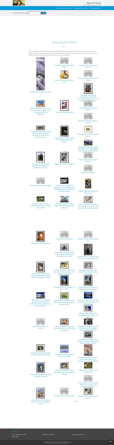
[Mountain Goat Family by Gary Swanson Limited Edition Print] (88, 103)
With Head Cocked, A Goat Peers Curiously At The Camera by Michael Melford (64, 372)
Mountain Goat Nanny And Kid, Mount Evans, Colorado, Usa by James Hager (88, 272)
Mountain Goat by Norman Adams (64, 396)
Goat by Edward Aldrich (88, 172)
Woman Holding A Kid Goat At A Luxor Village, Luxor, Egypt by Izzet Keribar (88, 315)
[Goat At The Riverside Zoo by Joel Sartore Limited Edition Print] (88, 391)
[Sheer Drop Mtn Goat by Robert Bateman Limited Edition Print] (88, 155)
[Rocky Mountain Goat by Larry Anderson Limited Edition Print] (88, 60)
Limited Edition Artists (95, 8)
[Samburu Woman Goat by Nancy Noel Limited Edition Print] (64, 74)
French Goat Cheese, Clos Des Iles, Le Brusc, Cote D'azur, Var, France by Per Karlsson (64, 328)
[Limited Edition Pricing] (19, 2)
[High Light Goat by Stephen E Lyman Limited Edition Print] (40, 73)
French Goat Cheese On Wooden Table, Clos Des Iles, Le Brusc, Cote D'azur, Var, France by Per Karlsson (88, 206)
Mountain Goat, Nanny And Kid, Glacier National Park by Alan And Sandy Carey (64, 206)
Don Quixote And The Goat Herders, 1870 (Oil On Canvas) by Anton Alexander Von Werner (88, 385)
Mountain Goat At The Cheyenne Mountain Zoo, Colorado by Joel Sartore (40, 402)
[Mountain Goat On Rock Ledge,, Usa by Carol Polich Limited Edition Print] (64, 280)
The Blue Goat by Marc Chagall (64, 112)
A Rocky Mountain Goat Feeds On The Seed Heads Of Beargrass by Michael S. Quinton (88, 289)
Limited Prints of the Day (80, 8)
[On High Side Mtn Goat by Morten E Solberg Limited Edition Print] (88, 73)
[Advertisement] (20, 42)
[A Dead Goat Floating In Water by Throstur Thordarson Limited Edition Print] (64, 348)
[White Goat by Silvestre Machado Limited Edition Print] (40, 236)
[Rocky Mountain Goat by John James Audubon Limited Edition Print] (88, 129)
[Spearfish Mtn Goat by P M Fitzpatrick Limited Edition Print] (40, 321)
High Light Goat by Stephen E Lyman (40, 92)
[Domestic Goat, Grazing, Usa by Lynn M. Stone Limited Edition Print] (88, 365)
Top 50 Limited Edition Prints (63, 8)
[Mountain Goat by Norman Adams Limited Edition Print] (64, 391)
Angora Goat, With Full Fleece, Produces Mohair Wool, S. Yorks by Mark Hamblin (40, 206)
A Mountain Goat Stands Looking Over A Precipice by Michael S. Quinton (64, 140)
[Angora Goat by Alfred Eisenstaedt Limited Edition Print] (64, 157)
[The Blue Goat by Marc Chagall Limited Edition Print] (64, 105)
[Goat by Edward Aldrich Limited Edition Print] (88, 167)
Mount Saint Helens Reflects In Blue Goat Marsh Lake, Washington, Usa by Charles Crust (88, 302)
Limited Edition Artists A (78, 434)
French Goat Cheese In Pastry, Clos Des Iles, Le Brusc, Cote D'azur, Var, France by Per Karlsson (64, 272)
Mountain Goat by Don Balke (64, 239)
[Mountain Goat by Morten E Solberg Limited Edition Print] (40, 180)
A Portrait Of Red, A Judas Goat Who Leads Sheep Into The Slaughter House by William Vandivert (88, 328)
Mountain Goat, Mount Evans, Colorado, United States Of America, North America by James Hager (40, 275)
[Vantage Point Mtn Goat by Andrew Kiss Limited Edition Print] (88, 234)
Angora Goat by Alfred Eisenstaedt (64, 164)
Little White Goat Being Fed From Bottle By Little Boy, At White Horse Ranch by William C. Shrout (88, 341)
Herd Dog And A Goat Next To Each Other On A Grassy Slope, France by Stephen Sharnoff (64, 302)
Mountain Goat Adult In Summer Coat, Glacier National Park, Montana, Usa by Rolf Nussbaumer (88, 359)
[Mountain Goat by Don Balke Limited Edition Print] (64, 234)
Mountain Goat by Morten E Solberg (40, 185)
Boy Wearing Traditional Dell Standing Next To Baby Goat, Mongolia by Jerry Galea (40, 165)
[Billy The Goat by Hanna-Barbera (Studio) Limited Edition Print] (88, 116)
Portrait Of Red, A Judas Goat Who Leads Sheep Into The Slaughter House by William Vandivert (64, 254)
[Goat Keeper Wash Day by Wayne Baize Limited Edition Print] (64, 60)
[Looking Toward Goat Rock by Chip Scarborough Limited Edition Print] (88, 183)
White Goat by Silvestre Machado (40, 243)
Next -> (64, 46)
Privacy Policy (15, 436)
